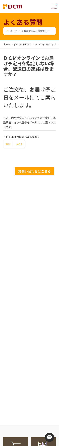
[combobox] (29, 31)
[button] (49, 437)
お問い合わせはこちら (34, 171)
